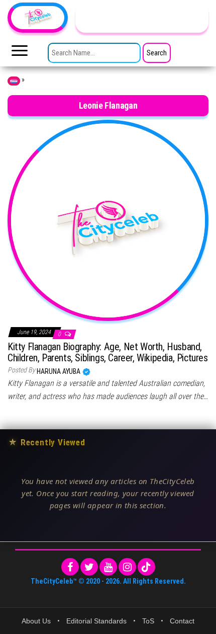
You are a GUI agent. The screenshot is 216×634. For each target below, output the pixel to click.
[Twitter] (89, 567)
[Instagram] (127, 567)
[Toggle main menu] (20, 53)
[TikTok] (146, 567)
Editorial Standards (96, 621)
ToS (148, 621)
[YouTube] (108, 567)
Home (14, 81)
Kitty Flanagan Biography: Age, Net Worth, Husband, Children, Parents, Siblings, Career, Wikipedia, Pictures (108, 352)
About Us (36, 621)
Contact (182, 621)
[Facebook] (70, 567)
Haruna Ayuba (59, 371)
